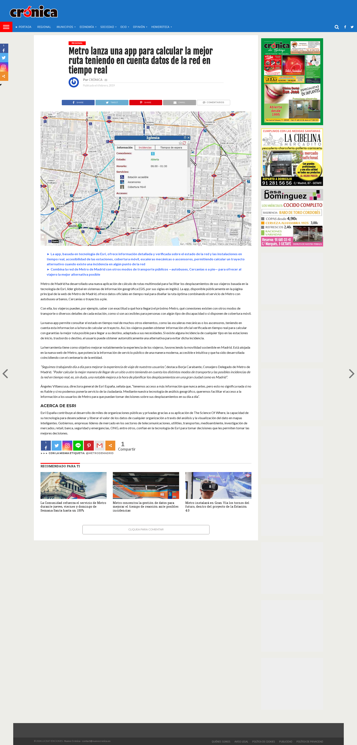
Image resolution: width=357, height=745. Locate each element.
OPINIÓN (139, 27)
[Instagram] (67, 446)
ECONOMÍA (87, 27)
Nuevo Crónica (72, 741)
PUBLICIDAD (285, 741)
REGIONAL (44, 27)
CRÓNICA (95, 79)
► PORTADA (23, 27)
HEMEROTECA (160, 27)
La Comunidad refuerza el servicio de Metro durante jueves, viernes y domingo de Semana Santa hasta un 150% (73, 506)
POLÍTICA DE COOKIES (263, 741)
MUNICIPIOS (65, 27)
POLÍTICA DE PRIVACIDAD (309, 741)
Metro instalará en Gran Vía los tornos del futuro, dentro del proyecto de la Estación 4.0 (217, 506)
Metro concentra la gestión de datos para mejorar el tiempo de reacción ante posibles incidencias (145, 506)
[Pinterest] (89, 446)
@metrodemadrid (100, 453)
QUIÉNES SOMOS (221, 741)
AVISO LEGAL (241, 741)
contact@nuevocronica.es (96, 741)
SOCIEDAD (107, 27)
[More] (110, 446)
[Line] (78, 446)
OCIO (123, 27)
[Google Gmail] (100, 446)
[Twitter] (57, 446)
